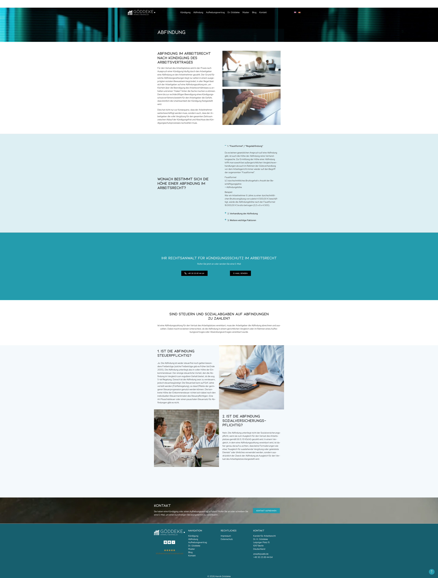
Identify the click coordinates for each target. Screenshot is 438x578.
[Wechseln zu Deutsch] (299, 12)
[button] (251, 146)
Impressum (226, 535)
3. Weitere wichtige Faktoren (241, 220)
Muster (245, 12)
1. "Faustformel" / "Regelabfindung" (245, 145)
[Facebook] (169, 542)
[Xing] (173, 542)
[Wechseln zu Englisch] (295, 12)
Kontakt (263, 12)
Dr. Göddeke (234, 12)
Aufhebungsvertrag (215, 12)
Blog (254, 12)
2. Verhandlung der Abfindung (242, 213)
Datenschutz (227, 539)
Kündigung (185, 12)
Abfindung (198, 12)
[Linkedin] (165, 542)
